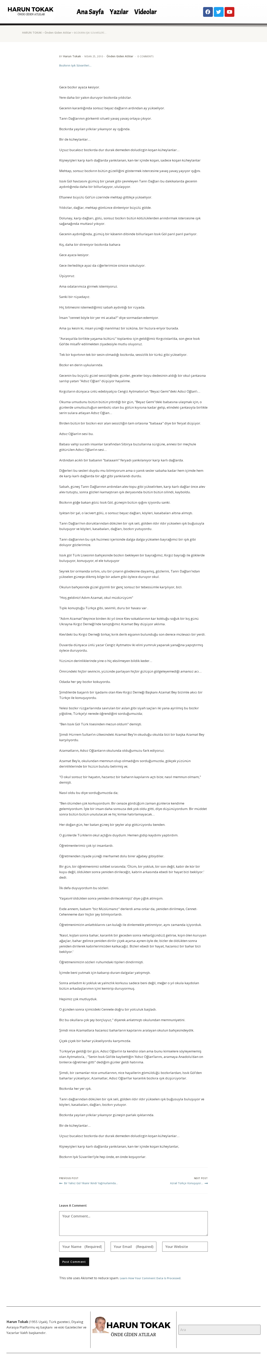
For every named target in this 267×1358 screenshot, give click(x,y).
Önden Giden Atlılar (58, 32)
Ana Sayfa (90, 11)
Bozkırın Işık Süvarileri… (75, 65)
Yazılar (119, 11)
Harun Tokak (72, 56)
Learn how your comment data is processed (150, 1278)
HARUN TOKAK (32, 32)
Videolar (145, 11)
